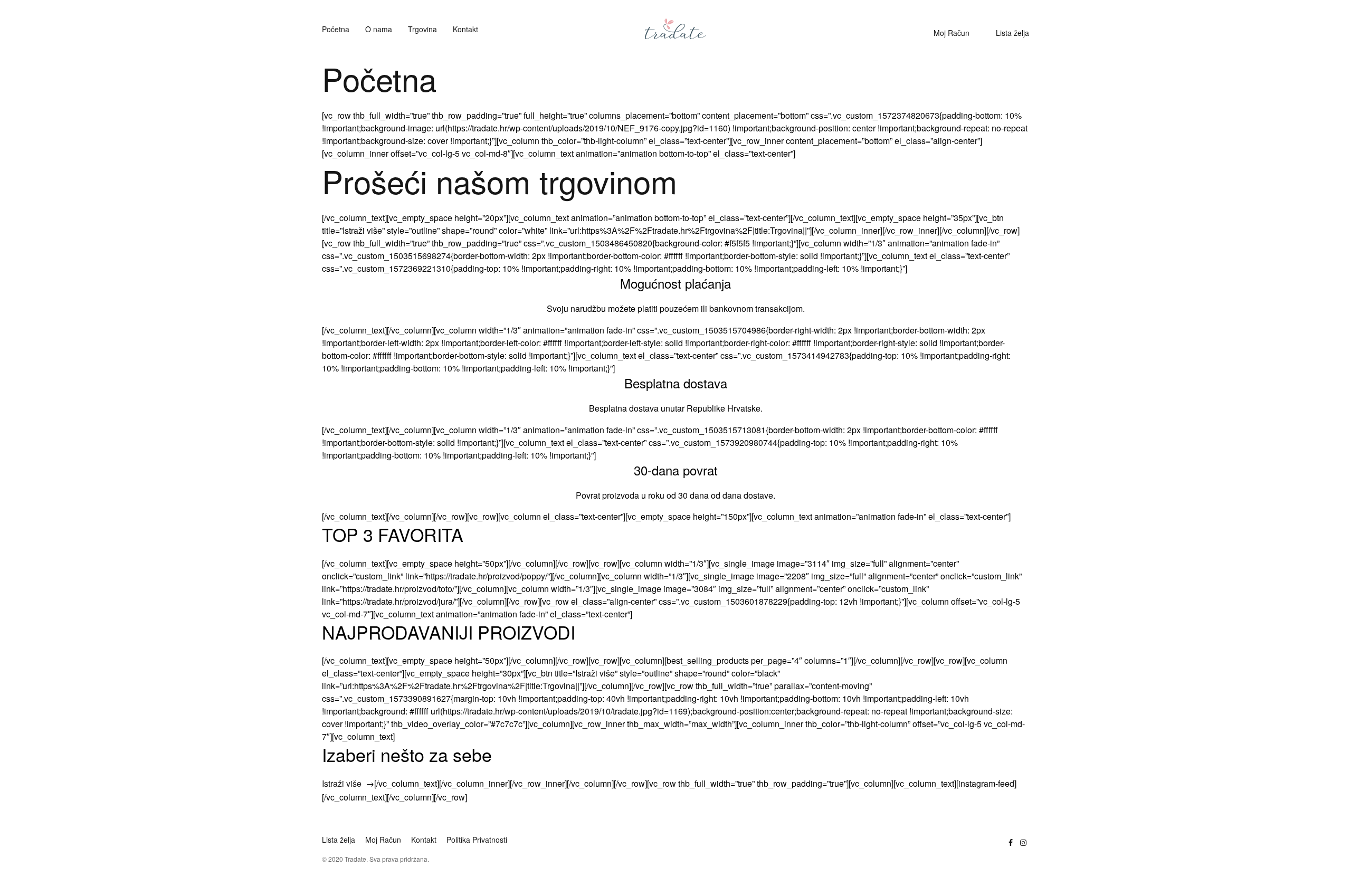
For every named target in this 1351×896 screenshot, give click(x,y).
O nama (378, 29)
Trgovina (422, 29)
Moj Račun (951, 32)
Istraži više (341, 783)
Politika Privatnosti (476, 839)
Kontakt (465, 29)
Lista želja (1012, 32)
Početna (335, 29)
